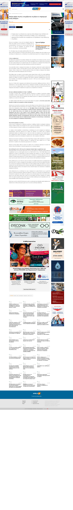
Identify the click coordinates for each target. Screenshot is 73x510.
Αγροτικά (20, 13)
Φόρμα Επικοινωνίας (36, 403)
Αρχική (10, 13)
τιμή (17, 295)
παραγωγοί (25, 295)
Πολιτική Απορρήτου (40, 408)
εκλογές (15, 295)
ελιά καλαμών (21, 295)
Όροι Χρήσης (34, 408)
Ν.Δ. (31, 295)
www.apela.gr (30, 408)
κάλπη (29, 295)
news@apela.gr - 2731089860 (17, 0)
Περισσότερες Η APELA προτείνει (29, 289)
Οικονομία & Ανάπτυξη (15, 13)
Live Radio (23, 402)
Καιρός (23, 403)
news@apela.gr (35, 402)
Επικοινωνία (11, 0)
